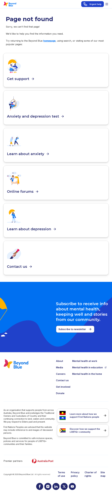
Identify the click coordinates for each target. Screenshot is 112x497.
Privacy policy (75, 474)
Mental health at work (84, 361)
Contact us (62, 380)
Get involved (63, 386)
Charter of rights (91, 474)
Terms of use (61, 474)
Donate (60, 393)
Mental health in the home (87, 373)
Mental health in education (87, 367)
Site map (102, 474)
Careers (60, 373)
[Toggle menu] (106, 4)
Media (59, 367)
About (59, 361)
